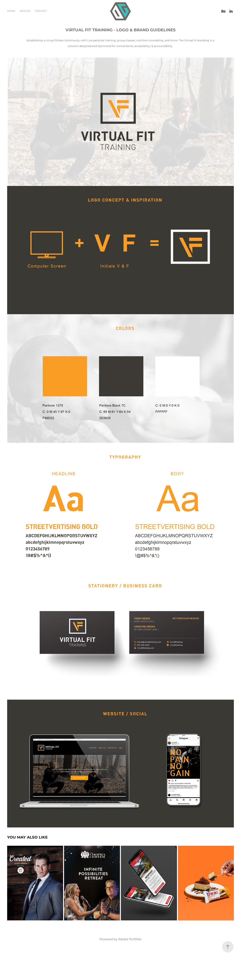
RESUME (25, 11)
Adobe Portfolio (130, 939)
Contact (41, 11)
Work (11, 11)
